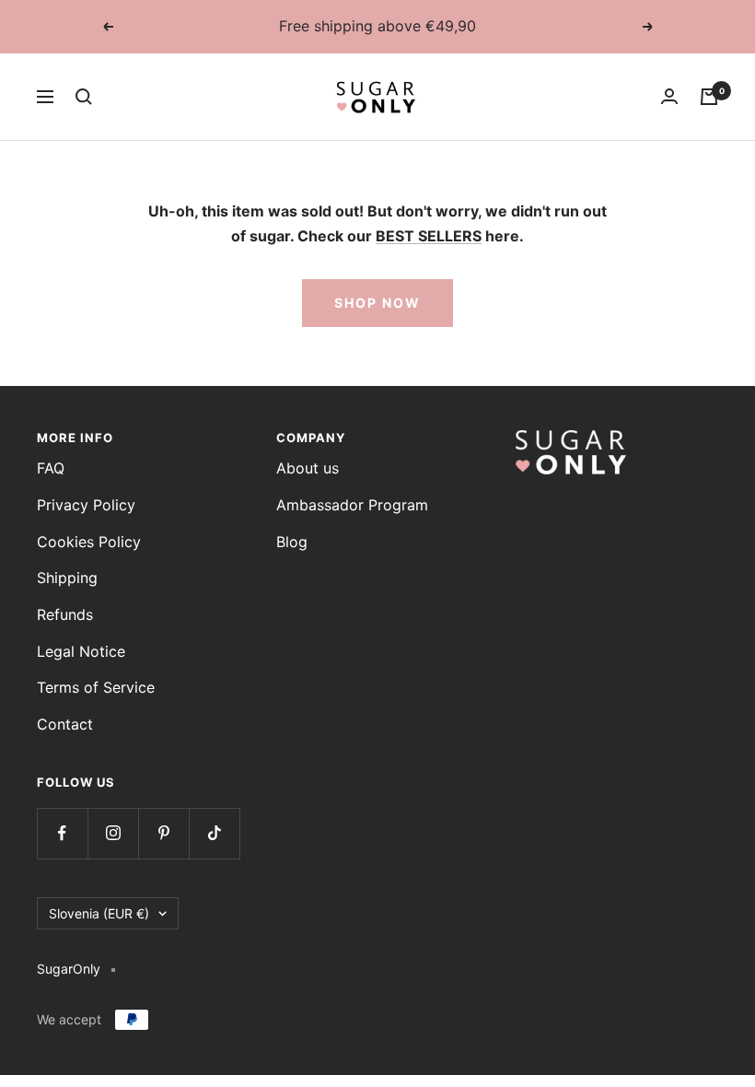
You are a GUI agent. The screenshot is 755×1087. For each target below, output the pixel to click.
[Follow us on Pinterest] (163, 833)
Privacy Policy (86, 505)
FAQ (50, 468)
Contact (65, 724)
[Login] (669, 96)
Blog (292, 541)
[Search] (84, 96)
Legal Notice (81, 651)
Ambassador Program (352, 505)
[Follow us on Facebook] (62, 833)
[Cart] (709, 96)
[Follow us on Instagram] (112, 833)
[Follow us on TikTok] (214, 833)
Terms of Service (96, 687)
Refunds (65, 614)
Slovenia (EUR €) (99, 913)
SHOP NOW (377, 302)
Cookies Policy (89, 541)
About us (307, 468)
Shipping (67, 577)
